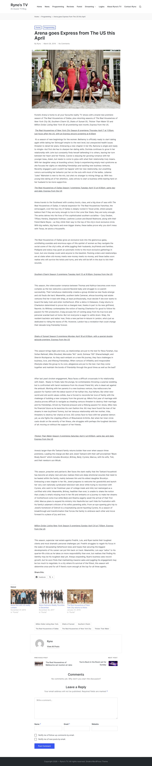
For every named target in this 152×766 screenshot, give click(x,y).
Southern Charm (84, 624)
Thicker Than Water (102, 629)
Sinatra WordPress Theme (97, 761)
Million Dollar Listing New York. (47, 624)
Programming (49, 27)
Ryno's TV (19, 5)
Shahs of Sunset (68, 624)
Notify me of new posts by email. (52, 739)
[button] (53, 646)
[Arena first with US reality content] (24, 596)
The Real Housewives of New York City (76, 629)
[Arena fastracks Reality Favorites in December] (52, 596)
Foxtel (38, 27)
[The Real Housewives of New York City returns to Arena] (80, 596)
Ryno (50, 641)
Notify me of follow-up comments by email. (56, 735)
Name (37, 724)
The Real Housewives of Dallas (47, 629)
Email (67, 724)
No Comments (64, 44)
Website (95, 724)
